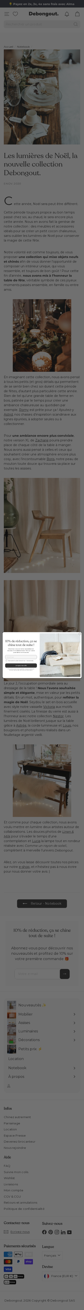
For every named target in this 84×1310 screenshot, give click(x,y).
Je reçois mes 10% (21, 665)
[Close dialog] (80, 634)
